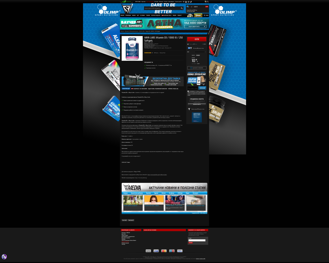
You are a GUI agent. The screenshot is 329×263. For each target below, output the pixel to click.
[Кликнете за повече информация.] (190, 48)
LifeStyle (180, 193)
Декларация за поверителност (128, 236)
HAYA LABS (150, 42)
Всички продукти (155, 15)
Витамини (153, 44)
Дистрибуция (171, 1)
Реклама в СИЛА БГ (126, 232)
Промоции (128, 15)
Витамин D (157, 45)
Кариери (123, 239)
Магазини (161, 1)
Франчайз (143, 1)
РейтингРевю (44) (173, 88)
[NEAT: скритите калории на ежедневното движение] (133, 200)
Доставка (156, 1)
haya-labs (125, 220)
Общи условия (125, 235)
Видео (187, 193)
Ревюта (157, 52)
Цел (138, 15)
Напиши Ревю (162, 52)
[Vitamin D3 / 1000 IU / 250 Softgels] (132, 48)
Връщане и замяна (126, 237)
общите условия (199, 91)
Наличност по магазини (140, 88)
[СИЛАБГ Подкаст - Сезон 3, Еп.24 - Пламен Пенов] (175, 200)
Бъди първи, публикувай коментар (157, 88)
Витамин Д (151, 46)
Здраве (156, 193)
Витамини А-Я (168, 47)
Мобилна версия (125, 243)
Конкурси (195, 193)
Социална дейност (178, 1)
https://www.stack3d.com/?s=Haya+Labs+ (157, 174)
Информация (126, 88)
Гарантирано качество (151, 67)
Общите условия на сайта (200, 258)
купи (207, 6)
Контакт (165, 1)
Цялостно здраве (160, 47)
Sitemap (123, 244)
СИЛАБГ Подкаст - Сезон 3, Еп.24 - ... (175, 205)
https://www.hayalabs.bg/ (141, 177)
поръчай (202, 88)
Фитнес (164, 193)
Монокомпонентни (134, 31)
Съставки (142, 15)
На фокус (171, 193)
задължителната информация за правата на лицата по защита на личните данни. (196, 94)
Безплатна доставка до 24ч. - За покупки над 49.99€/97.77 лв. (159, 65)
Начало (122, 15)
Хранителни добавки (137, 193)
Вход (207, 15)
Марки (134, 15)
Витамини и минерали (153, 43)
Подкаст (180, 15)
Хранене (148, 193)
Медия (174, 15)
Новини (125, 193)
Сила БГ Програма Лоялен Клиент (129, 240)
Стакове (148, 15)
